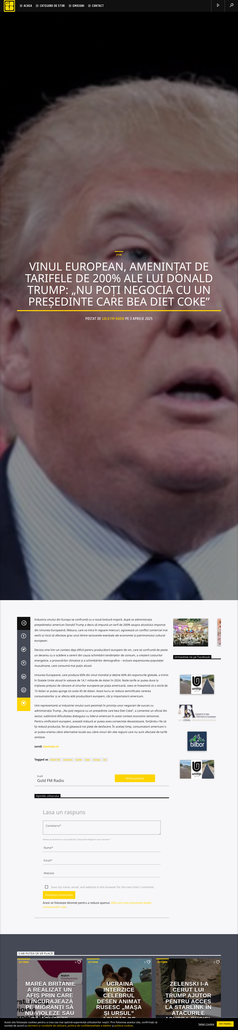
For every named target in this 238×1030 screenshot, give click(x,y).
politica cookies (123, 1025)
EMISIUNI (78, 5)
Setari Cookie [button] (206, 1024)
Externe (24, 978)
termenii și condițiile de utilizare (47, 1025)
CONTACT (98, 5)
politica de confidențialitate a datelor (89, 1025)
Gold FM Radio (113, 326)
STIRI (119, 262)
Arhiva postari (135, 795)
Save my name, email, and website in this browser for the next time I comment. (102, 904)
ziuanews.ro (51, 763)
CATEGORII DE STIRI (52, 5)
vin (104, 776)
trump (96, 776)
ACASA (28, 5)
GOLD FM (55, 776)
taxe (87, 776)
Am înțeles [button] (225, 1023)
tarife (79, 776)
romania (67, 776)
